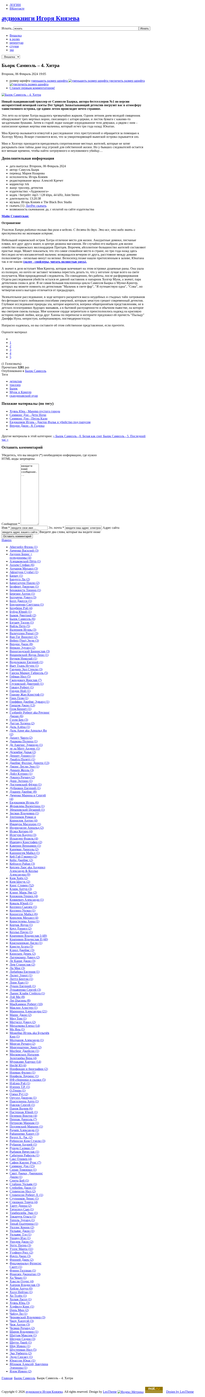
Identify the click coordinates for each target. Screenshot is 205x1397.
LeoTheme (110, 1391)
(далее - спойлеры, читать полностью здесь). (55, 261)
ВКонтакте (17, 8)
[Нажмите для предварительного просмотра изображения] (21, 94)
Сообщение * (11, 524)
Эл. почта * (56, 527)
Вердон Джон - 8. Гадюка (27, 425)
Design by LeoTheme (180, 1391)
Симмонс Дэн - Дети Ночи (28, 415)
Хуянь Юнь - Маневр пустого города (35, 411)
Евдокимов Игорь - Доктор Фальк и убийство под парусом (50, 422)
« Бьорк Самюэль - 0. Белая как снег (78, 436)
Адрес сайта (111, 527)
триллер (15, 385)
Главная (7, 1378)
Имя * (6, 527)
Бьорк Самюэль (35, 371)
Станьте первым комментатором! (32, 88)
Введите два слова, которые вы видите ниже (69, 532)
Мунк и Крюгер (20, 392)
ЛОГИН (15, 5)
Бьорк (14, 388)
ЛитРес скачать (36, 205)
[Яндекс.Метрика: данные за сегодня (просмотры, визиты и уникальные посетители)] (131, 1392)
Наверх (7, 540)
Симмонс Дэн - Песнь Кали (28, 418)
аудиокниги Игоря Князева (44, 1391)
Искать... (8, 28)
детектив (16, 381)
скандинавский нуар (24, 395)
